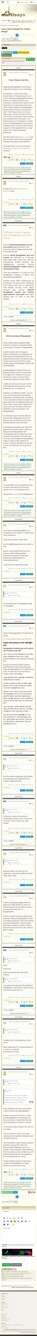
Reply (15, 52)
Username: (6, 1211)
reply (31, 74)
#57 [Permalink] (12, 895)
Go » (16, 38)
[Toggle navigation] (7, 2)
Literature (18, 20)
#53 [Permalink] (12, 626)
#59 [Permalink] (12, 1021)
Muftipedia (3, 1315)
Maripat (18, 68)
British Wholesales (5, 1327)
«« (3, 35)
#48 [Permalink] (12, 225)
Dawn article (25, 137)
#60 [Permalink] (12, 1071)
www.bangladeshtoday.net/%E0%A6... (17, 639)
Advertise (3, 1299)
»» (34, 35)
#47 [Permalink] (12, 181)
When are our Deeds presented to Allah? (13, 1274)
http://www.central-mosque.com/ (18, 320)
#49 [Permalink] (12, 328)
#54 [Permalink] (12, 757)
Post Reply (6, 1264)
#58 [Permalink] (12, 950)
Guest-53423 (18, 519)
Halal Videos (3, 1317)
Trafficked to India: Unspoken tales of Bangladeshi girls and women (17, 235)
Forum (2, 1305)
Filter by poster (24, 52)
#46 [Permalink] (12, 72)
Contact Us (3, 1298)
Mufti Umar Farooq (5, 1320)
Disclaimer (3, 1296)
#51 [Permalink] (12, 523)
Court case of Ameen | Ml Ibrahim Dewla (13, 1276)
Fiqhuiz (2, 1310)
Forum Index (12, 20)
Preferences (7, 55)
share (23, 163)
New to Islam (3, 1314)
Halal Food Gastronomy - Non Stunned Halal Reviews (12, 1324)
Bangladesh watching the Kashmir (16, 148)
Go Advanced (16, 1264)
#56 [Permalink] (12, 852)
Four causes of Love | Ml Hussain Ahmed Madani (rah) (16, 1273)
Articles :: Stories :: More (27, 20)
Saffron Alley (3, 1326)
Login (33, 2)
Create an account (23, 2)
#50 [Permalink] (12, 477)
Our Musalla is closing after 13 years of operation (15, 1271)
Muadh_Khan (18, 220)
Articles (2, 1308)
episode (16, 494)
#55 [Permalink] (12, 801)
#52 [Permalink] (12, 584)
